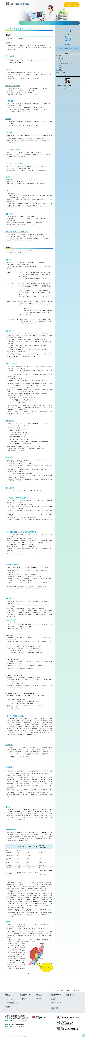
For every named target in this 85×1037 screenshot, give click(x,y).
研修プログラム (55, 1001)
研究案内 (23, 997)
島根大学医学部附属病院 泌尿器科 (15, 1016)
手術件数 (60, 71)
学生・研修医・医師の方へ (52, 23)
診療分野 (61, 57)
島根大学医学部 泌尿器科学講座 (14, 1024)
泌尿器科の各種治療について (65, 63)
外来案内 (60, 67)
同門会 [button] (71, 4)
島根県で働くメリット (56, 1010)
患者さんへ (23, 23)
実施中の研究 (24, 998)
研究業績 (23, 999)
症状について (62, 60)
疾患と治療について (63, 62)
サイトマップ (54, 990)
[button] (42, 1017)
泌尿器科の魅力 (55, 1008)
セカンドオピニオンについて (65, 65)
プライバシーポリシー (65, 990)
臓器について (62, 58)
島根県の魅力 (54, 1006)
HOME (67, 34)
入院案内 (60, 69)
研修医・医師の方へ (64, 23)
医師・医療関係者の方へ (33, 23)
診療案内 (60, 55)
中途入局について (70, 995)
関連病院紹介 (39, 998)
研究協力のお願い (62, 72)
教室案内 (43, 23)
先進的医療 (54, 998)
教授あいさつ (39, 995)
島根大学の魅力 (55, 1007)
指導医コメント (55, 997)
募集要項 (53, 999)
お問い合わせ (74, 23)
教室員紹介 (39, 997)
